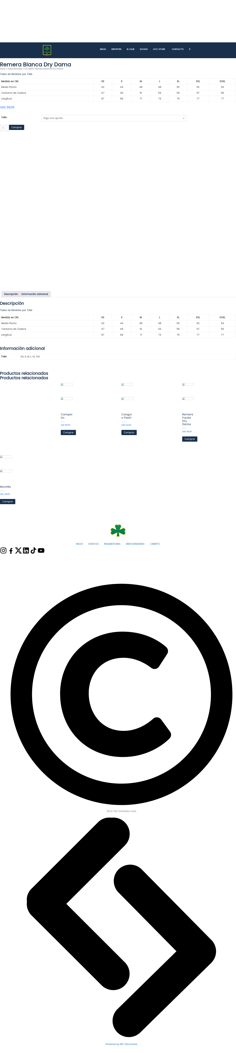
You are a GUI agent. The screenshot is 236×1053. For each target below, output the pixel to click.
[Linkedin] (26, 550)
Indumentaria (15, 68)
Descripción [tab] (11, 294)
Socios (144, 49)
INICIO (79, 544)
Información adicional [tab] (35, 294)
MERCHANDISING (135, 544)
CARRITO (155, 544)
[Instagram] (3, 550)
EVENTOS (93, 544)
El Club (130, 49)
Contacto (178, 49)
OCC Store (159, 49)
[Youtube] (41, 550)
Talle (4, 117)
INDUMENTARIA (112, 544)
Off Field (28, 68)
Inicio (103, 49)
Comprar (16, 127)
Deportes (116, 49)
